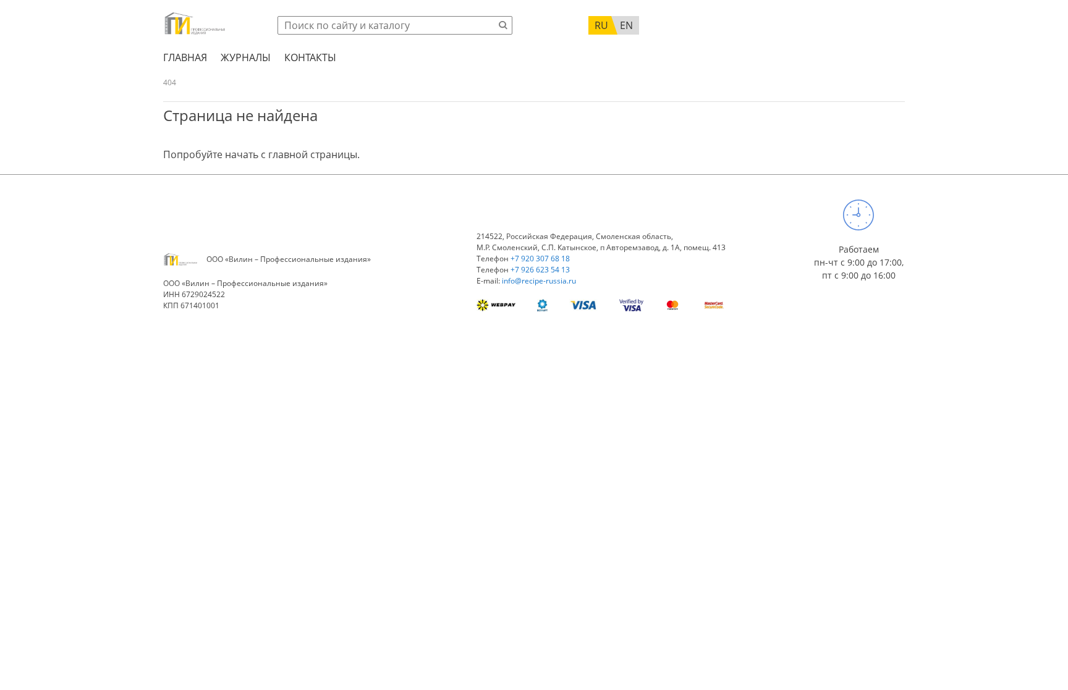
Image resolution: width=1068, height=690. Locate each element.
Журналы (246, 57)
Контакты (310, 57)
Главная (185, 57)
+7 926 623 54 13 (540, 269)
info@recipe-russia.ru (539, 281)
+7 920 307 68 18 (540, 258)
